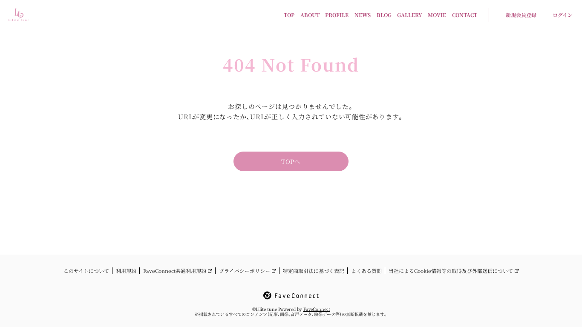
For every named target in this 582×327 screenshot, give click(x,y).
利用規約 (126, 270)
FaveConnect (316, 309)
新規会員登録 (521, 14)
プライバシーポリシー (244, 270)
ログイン (563, 14)
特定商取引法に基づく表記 (313, 270)
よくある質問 (366, 270)
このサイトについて (86, 270)
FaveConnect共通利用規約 (174, 270)
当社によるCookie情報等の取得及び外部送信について (451, 270)
